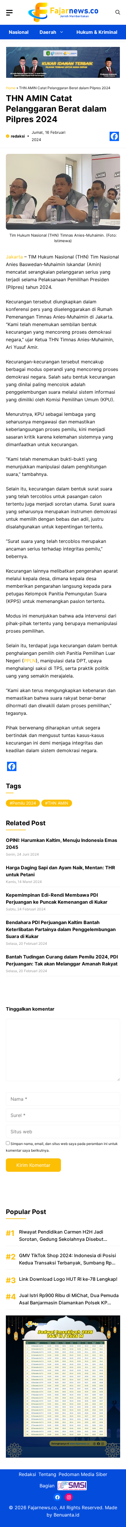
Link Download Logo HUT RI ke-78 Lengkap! (68, 1279)
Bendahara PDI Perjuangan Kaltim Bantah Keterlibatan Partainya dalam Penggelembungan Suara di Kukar (61, 929)
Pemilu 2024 (24, 803)
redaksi (18, 136)
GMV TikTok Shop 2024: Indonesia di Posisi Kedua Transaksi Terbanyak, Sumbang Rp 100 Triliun (67, 1262)
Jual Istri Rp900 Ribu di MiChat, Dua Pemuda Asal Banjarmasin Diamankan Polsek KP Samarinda (69, 1302)
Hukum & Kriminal (96, 32)
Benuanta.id (66, 1515)
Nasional (18, 32)
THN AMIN (58, 803)
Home (11, 88)
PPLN (30, 661)
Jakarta (14, 257)
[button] (117, 12)
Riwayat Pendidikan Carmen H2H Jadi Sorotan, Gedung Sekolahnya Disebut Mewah (61, 1239)
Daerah (48, 32)
